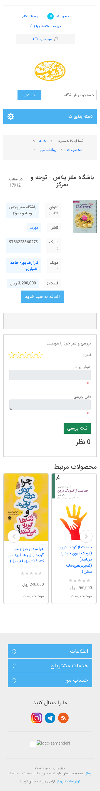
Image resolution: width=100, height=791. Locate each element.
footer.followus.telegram (50, 718)
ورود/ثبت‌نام (30, 16)
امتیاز (87, 355)
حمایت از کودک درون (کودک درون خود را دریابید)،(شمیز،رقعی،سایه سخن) (75, 559)
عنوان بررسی (81, 367)
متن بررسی (82, 396)
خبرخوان (63, 718)
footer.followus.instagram (36, 718)
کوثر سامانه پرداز (69, 781)
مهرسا (34, 228)
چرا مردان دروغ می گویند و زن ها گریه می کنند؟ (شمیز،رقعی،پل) (26, 555)
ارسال (88, 773)
